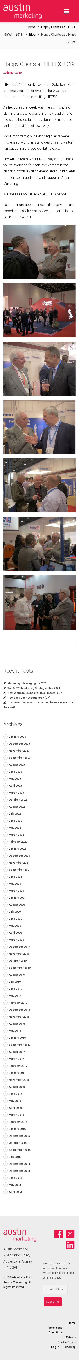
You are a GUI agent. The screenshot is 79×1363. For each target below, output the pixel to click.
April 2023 (15, 785)
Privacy (71, 1337)
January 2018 (17, 1037)
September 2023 (20, 757)
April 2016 (15, 1107)
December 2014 (19, 1163)
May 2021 (15, 883)
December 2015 (19, 1135)
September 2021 (20, 869)
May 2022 (15, 827)
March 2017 (16, 1058)
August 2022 (17, 806)
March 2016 (16, 1114)
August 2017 (17, 1051)
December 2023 (19, 743)
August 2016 (17, 1086)
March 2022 (16, 834)
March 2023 (16, 792)
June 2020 (15, 918)
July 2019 (15, 981)
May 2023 (15, 778)
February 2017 (18, 1065)
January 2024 (17, 736)
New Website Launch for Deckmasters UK (34, 693)
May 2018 (15, 1030)
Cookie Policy (66, 1342)
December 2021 (19, 855)
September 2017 (20, 1044)
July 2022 (15, 813)
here (33, 211)
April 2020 (15, 932)
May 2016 (15, 1100)
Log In (55, 1347)
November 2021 (19, 862)
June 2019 (15, 988)
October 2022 (18, 799)
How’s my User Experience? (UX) (28, 697)
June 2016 (15, 1093)
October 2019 (18, 960)
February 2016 (18, 1121)
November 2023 (19, 750)
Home (31, 27)
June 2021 (15, 876)
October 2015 (18, 1142)
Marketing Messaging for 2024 (27, 683)
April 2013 (15, 1191)
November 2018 (19, 1016)
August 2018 (17, 1023)
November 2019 (19, 953)
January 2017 (17, 1072)
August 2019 (17, 974)
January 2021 (17, 897)
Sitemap (70, 1347)
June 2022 (15, 820)
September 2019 (20, 967)
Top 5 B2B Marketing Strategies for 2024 (33, 688)
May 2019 (15, 995)
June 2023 (15, 771)
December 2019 (19, 946)
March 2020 (16, 939)
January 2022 (17, 848)
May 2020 (15, 925)
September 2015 (20, 1149)
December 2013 (19, 1170)
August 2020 (17, 904)
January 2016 (17, 1128)
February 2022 (18, 841)
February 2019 (18, 1002)
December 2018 (19, 1009)
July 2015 (15, 1156)
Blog (32, 35)
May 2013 (15, 1184)
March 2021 (16, 890)
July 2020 (15, 911)
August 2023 (17, 764)
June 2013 (15, 1177)
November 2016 (19, 1079)
